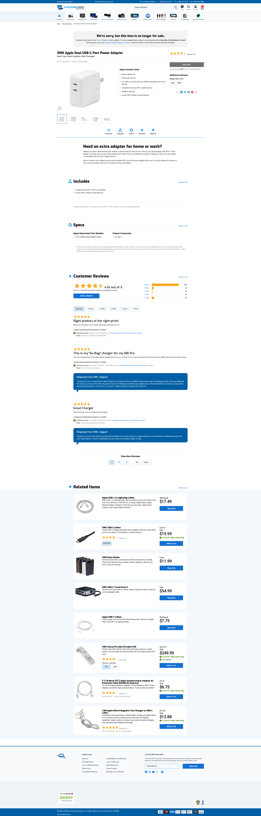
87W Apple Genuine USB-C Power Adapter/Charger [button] (126, 333)
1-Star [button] (146, 298)
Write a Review (86, 296)
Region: (166, 2)
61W (172, 83)
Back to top (183, 182)
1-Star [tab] (136, 309)
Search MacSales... (141, 7)
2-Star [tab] (124, 309)
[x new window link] (157, 772)
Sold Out (187, 65)
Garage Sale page (111, 43)
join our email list (126, 43)
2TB (114, 667)
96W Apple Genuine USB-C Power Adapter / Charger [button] (136, 365)
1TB (106, 667)
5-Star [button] (146, 285)
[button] (86, 88)
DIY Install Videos (87, 762)
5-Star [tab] (90, 309)
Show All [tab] (79, 309)
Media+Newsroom (112, 765)
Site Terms (103, 811)
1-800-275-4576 (183, 2)
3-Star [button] (146, 291)
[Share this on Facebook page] (189, 92)
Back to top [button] (183, 277)
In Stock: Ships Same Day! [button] (173, 537)
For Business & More (148, 2)
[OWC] (70, 7)
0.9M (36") (107, 543)
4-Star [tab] (102, 309)
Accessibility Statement (90, 772)
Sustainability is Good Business (116, 758)
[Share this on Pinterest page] (193, 92)
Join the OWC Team (112, 762)
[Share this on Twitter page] (185, 92)
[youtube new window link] (153, 772)
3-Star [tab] (113, 309)
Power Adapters (102, 40)
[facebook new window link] (146, 772)
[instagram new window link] (150, 772)
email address (152, 766)
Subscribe (193, 766)
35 (137, 462)
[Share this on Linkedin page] (182, 92)
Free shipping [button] (166, 659)
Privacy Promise (111, 768)
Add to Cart (171, 543)
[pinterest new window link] (162, 772)
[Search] (176, 7)
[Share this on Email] (196, 92)
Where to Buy (86, 768)
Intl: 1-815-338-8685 (197, 2)
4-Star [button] (146, 288)
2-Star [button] (146, 295)
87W (179, 83)
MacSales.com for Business (115, 772)
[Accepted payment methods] (180, 812)
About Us (85, 758)
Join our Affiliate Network (90, 765)
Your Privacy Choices (64, 814)
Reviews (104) (191, 54)
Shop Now (171, 508)
